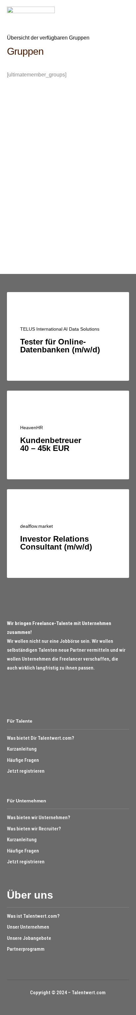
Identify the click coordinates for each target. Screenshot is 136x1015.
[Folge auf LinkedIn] (22, 687)
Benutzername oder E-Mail (51, 111)
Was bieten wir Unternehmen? (38, 818)
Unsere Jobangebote (29, 938)
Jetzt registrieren (26, 771)
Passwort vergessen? (68, 211)
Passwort (31, 141)
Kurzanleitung (22, 749)
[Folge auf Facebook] (10, 687)
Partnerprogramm (26, 949)
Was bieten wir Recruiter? (34, 829)
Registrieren (93, 191)
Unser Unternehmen (28, 927)
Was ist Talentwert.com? (33, 916)
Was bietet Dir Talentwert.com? (40, 738)
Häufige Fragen (23, 760)
